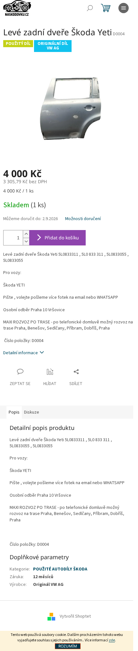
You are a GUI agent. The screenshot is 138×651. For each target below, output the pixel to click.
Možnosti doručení (83, 219)
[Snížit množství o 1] (26, 241)
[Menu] (123, 8)
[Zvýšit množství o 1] (26, 234)
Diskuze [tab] (31, 412)
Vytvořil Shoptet (75, 616)
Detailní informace (20, 353)
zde (112, 640)
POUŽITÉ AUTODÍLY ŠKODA (60, 569)
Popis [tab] (14, 412)
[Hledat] (89, 8)
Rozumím (67, 646)
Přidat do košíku (62, 238)
